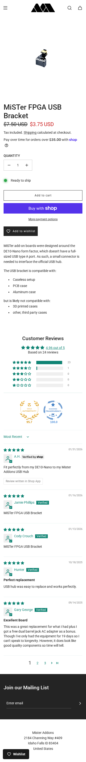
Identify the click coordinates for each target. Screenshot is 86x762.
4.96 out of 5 (55, 348)
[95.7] (29, 410)
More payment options (43, 219)
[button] (22, 362)
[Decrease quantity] (9, 165)
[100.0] (53, 410)
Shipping (30, 132)
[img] (14, 450)
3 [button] (45, 663)
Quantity (12, 156)
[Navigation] (5, 8)
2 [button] (37, 663)
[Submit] (80, 703)
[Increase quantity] (27, 165)
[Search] (69, 8)
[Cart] (80, 8)
